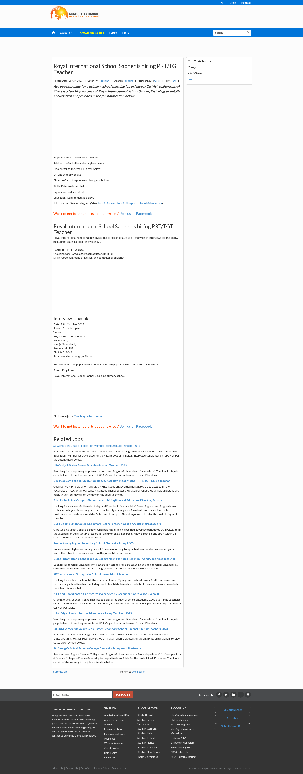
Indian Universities (147, 756)
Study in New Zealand (149, 752)
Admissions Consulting (116, 715)
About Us (57, 768)
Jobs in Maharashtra (149, 203)
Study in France (145, 742)
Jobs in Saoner (106, 203)
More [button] (126, 32)
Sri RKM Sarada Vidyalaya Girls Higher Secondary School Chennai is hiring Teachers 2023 (110, 628)
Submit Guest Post (232, 726)
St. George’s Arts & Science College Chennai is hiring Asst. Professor (97, 648)
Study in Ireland (146, 737)
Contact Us (71, 768)
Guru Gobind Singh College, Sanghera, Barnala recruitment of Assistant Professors (107, 523)
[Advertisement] (133, 46)
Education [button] (66, 32)
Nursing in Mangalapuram (184, 715)
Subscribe (123, 694)
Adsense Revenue (114, 719)
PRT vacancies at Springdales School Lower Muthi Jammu (90, 574)
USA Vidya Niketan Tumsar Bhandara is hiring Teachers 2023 (90, 465)
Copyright (86, 768)
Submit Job (60, 671)
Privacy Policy (101, 768)
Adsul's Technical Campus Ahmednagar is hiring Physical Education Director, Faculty (107, 500)
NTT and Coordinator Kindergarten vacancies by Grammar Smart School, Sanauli (106, 593)
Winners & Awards (114, 743)
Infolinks (109, 724)
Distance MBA (179, 737)
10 (174, 80)
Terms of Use (118, 768)
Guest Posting (112, 748)
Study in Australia (147, 747)
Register (246, 2)
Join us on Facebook (136, 214)
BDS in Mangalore (180, 719)
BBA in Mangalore (180, 752)
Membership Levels (114, 733)
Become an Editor (113, 729)
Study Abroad (145, 715)
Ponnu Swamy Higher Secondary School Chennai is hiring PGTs (93, 543)
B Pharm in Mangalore (182, 742)
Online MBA (110, 757)
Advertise (232, 718)
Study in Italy (144, 733)
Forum (113, 32)
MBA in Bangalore (180, 724)
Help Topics (110, 752)
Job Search (138, 671)
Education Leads (232, 709)
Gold (157, 80)
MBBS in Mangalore (181, 747)
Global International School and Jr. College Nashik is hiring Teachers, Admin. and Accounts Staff (115, 558)
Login (232, 2)
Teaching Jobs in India (88, 416)
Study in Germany (147, 728)
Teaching (104, 80)
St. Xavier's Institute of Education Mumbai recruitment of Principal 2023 (96, 445)
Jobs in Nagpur (126, 203)
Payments (109, 738)
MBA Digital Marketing (183, 756)
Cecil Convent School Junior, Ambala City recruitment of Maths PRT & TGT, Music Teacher (111, 480)
